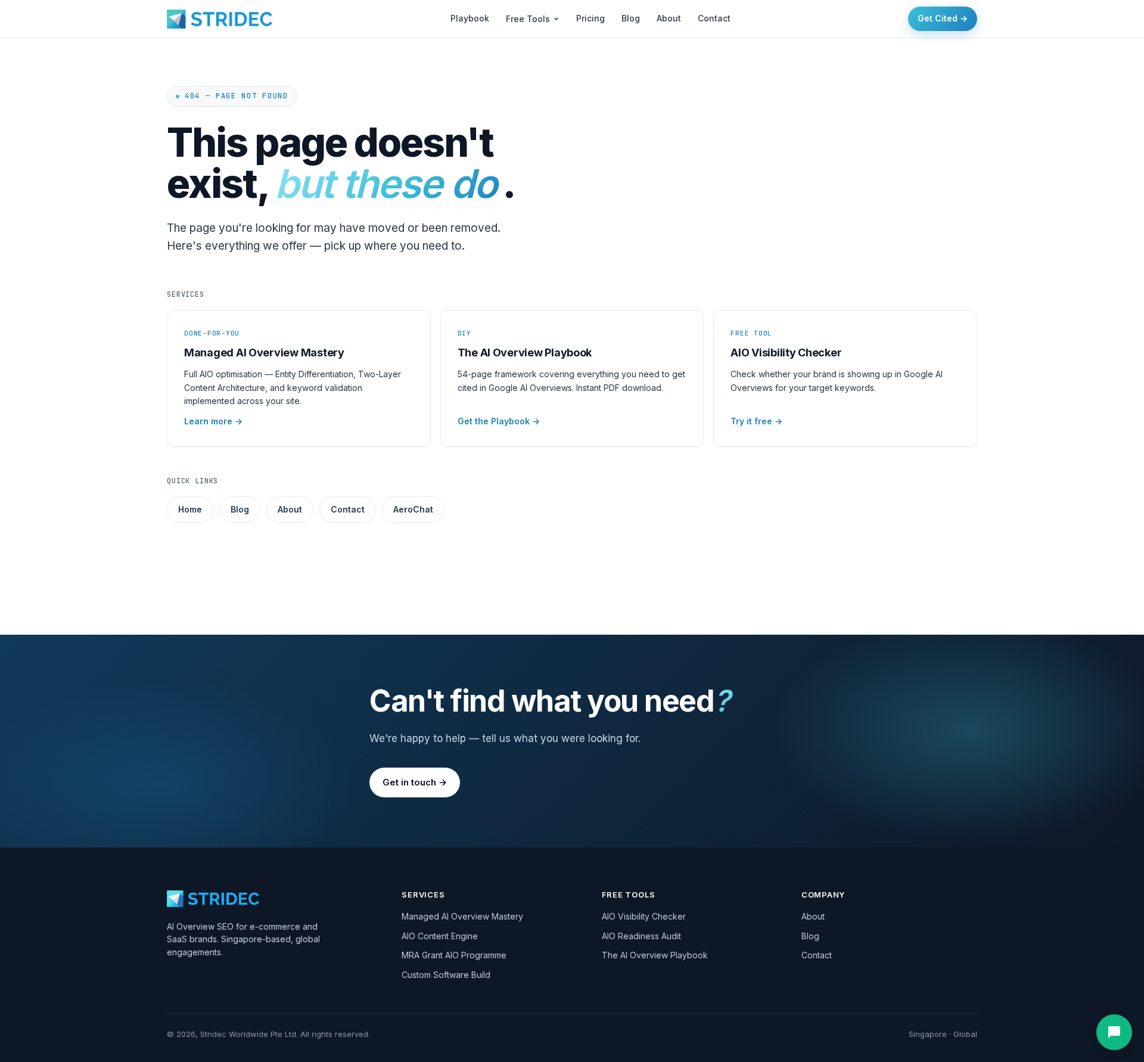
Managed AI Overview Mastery (462, 916)
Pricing (590, 18)
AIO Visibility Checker (644, 916)
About (669, 18)
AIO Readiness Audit (641, 936)
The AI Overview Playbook (655, 955)
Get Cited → (943, 18)
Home (190, 509)
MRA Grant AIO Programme (454, 955)
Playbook (469, 18)
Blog (630, 18)
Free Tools (528, 19)
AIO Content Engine (440, 936)
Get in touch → (415, 782)
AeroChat (413, 509)
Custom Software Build (446, 975)
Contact (714, 18)
